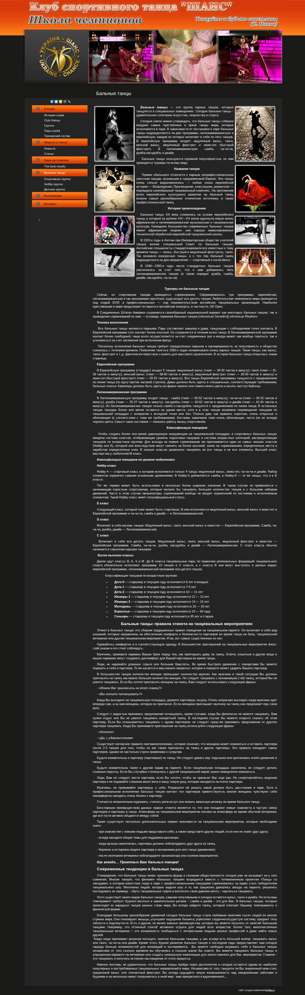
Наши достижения (56, 160)
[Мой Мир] (65, 101)
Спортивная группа (57, 179)
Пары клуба (52, 130)
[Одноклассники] (61, 101)
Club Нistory (52, 120)
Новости (49, 148)
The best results (54, 166)
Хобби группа (53, 184)
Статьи (49, 153)
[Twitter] (56, 101)
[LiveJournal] (69, 101)
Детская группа (54, 189)
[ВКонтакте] (52, 101)
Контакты (50, 203)
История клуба (54, 115)
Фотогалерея (53, 195)
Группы (49, 125)
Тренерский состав (57, 136)
